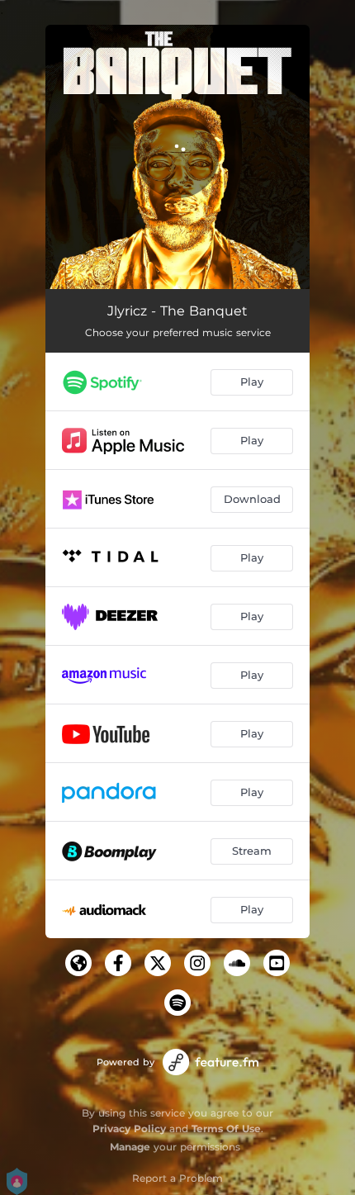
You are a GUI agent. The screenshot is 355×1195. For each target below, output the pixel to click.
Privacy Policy (129, 1128)
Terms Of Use (226, 1128)
